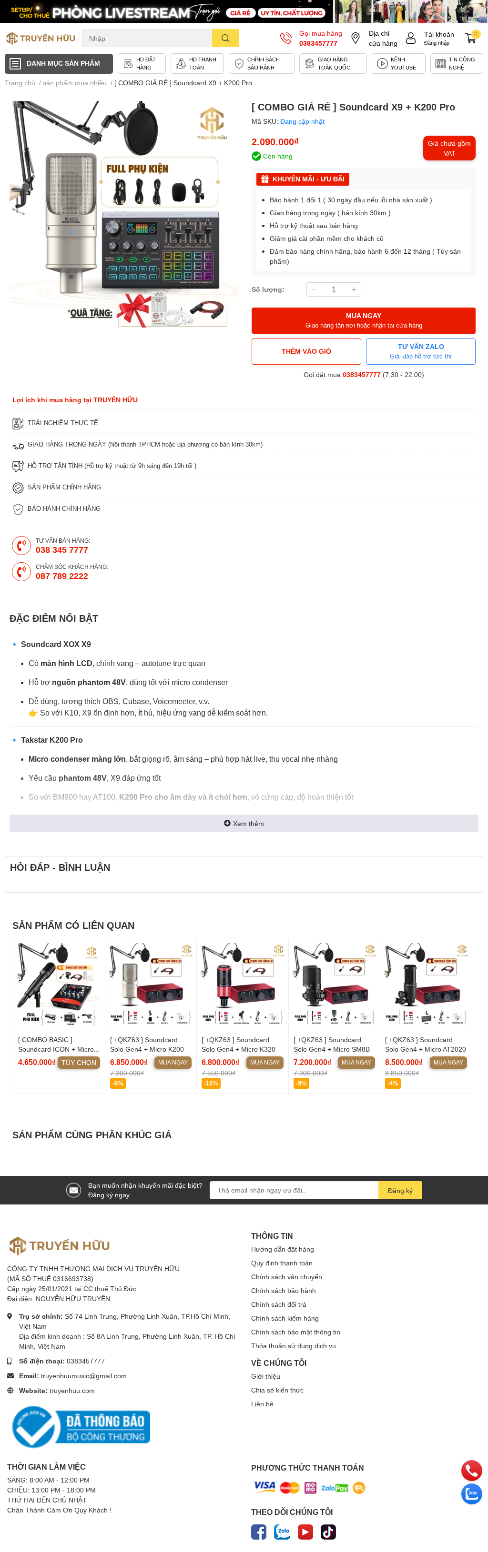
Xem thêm (248, 823)
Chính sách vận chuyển (286, 1277)
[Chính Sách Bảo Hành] (261, 63)
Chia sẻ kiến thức (277, 1390)
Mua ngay (173, 1062)
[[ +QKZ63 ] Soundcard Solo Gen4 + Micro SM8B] (334, 985)
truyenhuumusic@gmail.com (84, 1376)
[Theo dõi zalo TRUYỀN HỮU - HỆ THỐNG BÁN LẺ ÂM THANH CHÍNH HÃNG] (282, 1530)
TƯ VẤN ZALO (421, 351)
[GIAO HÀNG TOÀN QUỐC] (333, 63)
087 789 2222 (62, 575)
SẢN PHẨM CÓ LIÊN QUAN (73, 925)
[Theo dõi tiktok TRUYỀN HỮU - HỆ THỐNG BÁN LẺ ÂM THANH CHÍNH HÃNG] (328, 1530)
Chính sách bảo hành (283, 1290)
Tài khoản (439, 34)
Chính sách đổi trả (278, 1304)
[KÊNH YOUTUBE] (398, 63)
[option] (124, 215)
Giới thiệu (265, 1376)
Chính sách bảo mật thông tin (295, 1332)
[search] (225, 38)
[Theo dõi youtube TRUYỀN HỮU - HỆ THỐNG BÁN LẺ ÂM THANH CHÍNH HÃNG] (305, 1530)
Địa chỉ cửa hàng (383, 38)
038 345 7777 (62, 549)
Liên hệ (262, 1404)
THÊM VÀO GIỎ (306, 351)
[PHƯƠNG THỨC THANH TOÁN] (309, 1487)
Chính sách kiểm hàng (285, 1318)
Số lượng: (268, 289)
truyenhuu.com (72, 1390)
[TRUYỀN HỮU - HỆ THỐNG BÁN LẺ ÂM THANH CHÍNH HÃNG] (41, 38)
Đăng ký (400, 1190)
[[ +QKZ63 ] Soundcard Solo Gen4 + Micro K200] (151, 985)
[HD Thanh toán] (197, 63)
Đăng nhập (436, 43)
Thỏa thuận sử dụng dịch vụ (293, 1346)
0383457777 (318, 43)
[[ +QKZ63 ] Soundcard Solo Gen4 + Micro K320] (243, 985)
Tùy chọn (78, 1062)
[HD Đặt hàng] (141, 63)
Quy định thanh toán (282, 1263)
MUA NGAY (363, 320)
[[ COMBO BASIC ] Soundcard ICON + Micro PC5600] (59, 985)
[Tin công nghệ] (457, 63)
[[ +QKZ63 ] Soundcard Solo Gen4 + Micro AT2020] (426, 985)
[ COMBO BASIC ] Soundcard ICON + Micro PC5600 (56, 1048)
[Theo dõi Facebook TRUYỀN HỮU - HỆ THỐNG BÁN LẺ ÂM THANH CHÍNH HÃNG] (258, 1530)
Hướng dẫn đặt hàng (282, 1249)
